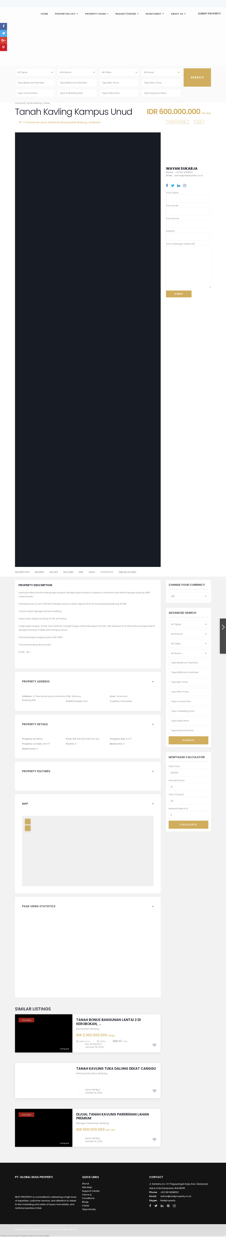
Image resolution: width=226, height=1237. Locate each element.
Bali (86, 701)
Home (44, 13)
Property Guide (95, 13)
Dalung (80, 1073)
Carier (85, 1205)
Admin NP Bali (92, 1089)
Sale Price (174, 766)
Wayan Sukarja (182, 168)
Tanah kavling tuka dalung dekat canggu (116, 1068)
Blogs (85, 1202)
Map (81, 572)
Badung (82, 122)
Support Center (91, 1191)
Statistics (107, 572)
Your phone (172, 218)
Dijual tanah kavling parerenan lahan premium (112, 1116)
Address (39, 572)
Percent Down (177, 780)
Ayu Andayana (93, 1043)
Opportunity (89, 1209)
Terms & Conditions (88, 1196)
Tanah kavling (34, 103)
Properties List (65, 13)
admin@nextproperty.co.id (175, 1196)
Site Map (87, 1187)
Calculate (188, 824)
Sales (47, 103)
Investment (153, 13)
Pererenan (92, 1123)
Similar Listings (127, 572)
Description (22, 572)
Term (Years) (176, 794)
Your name (172, 192)
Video (92, 572)
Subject (170, 231)
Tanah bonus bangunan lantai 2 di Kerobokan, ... (108, 1021)
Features (68, 572)
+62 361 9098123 (169, 1192)
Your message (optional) (180, 243)
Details (54, 572)
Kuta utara (91, 1073)
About (85, 1183)
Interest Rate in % (178, 808)
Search (188, 740)
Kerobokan (82, 1028)
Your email (172, 205)
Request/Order (125, 13)
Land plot (20, 103)
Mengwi (80, 1123)
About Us (177, 13)
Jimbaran (94, 122)
